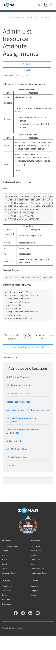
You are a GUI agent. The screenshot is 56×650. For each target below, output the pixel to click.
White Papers (36, 550)
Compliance (35, 590)
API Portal (26, 17)
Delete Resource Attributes (20, 401)
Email (26, 70)
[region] (28, 207)
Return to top (9, 357)
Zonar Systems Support (11, 17)
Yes (25, 336)
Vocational (6, 555)
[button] (51, 4)
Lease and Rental (9, 573)
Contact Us (35, 586)
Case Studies (36, 546)
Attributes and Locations (42, 17)
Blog (32, 564)
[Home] (10, 5)
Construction (7, 564)
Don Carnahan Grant (38, 573)
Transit (4, 559)
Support (34, 595)
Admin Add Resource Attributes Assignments (21, 420)
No (30, 336)
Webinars (34, 555)
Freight (5, 550)
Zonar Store (35, 559)
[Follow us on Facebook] (17, 614)
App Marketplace (37, 568)
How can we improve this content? (28, 347)
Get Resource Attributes (18, 377)
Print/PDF (27, 64)
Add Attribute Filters (16, 449)
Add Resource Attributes (18, 385)
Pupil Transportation (10, 546)
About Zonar (7, 586)
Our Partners (7, 604)
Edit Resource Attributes (18, 393)
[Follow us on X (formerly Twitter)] (24, 614)
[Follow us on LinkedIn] (31, 614)
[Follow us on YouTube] (39, 614)
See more (10, 465)
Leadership (6, 590)
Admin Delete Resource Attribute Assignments (22, 431)
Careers (5, 595)
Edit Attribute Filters (16, 457)
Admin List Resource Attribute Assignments (27, 410)
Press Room (7, 599)
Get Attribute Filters (16, 441)
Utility (4, 568)
